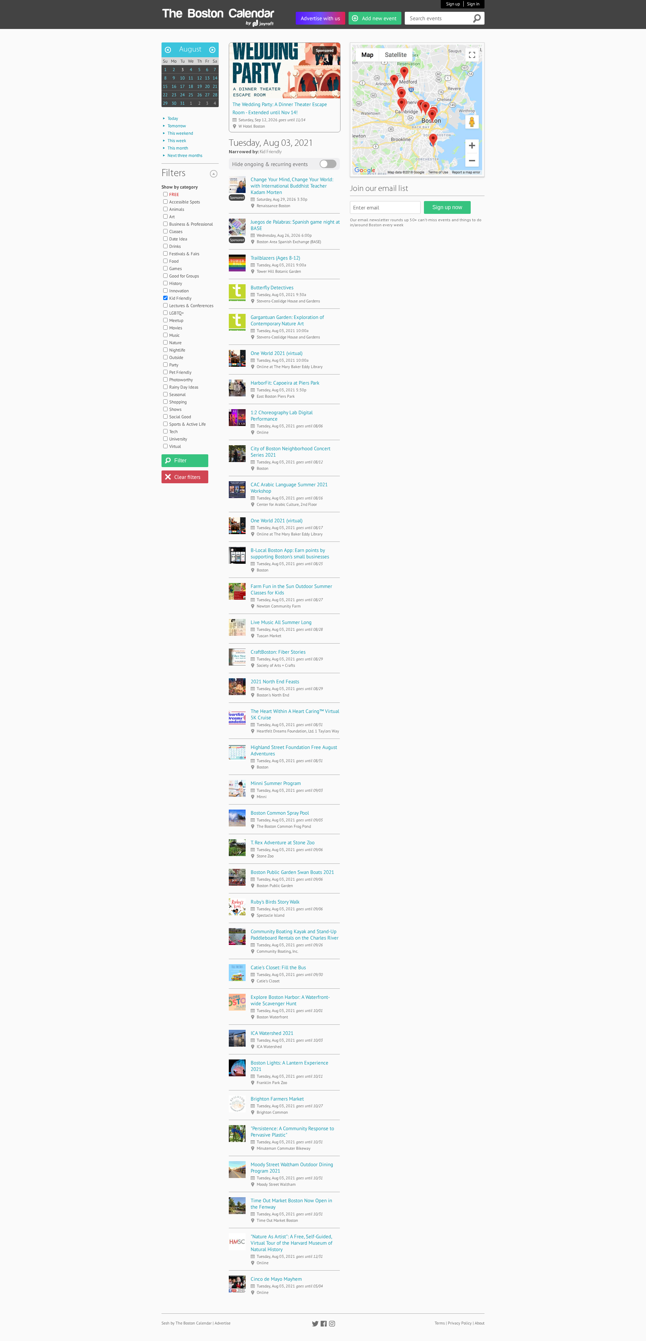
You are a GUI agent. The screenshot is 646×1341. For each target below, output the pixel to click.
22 (165, 95)
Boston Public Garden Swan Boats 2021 (292, 872)
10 (182, 78)
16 (174, 86)
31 (182, 103)
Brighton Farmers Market (277, 1098)
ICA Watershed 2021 (272, 1033)
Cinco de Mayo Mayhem (276, 1279)
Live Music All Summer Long (281, 622)
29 (165, 103)
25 (190, 95)
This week (177, 140)
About (480, 1323)
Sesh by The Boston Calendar (187, 1323)
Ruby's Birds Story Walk (275, 901)
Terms (440, 1323)
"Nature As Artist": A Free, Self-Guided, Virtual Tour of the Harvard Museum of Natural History (291, 1242)
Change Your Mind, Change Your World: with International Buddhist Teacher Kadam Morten (292, 185)
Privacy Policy (460, 1323)
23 (174, 95)
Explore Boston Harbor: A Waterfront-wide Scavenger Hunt (290, 1000)
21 (215, 86)
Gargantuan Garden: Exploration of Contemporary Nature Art (287, 320)
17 (182, 86)
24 (182, 95)
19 (199, 86)
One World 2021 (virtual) (276, 353)
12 (199, 78)
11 (190, 78)
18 (190, 86)
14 (215, 78)
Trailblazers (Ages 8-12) (275, 258)
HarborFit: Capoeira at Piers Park (285, 383)
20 (207, 86)
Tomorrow (177, 126)
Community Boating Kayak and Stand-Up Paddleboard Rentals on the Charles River (294, 934)
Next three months (185, 155)
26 (199, 95)
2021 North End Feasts (275, 681)
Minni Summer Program (276, 783)
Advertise (222, 1323)
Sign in (473, 4)
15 (165, 86)
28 (215, 95)
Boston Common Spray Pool (280, 813)
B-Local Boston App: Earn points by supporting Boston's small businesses (290, 553)
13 (207, 78)
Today (173, 118)
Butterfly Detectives (272, 287)
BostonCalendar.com (218, 12)
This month (178, 148)
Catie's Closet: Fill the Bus (278, 967)
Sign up (453, 4)
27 (207, 95)
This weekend (180, 133)
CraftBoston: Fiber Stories (278, 652)
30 (174, 103)
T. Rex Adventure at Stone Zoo (283, 842)
